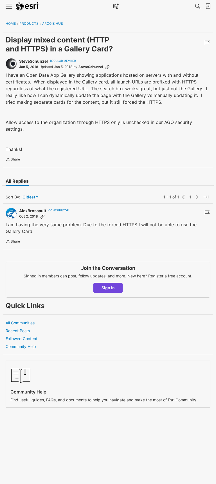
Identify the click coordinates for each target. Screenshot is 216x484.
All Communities (20, 322)
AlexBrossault (32, 210)
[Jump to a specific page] (205, 197)
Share (13, 160)
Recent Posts (18, 330)
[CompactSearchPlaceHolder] (198, 6)
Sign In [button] (108, 287)
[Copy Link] (107, 66)
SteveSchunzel (33, 61)
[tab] (17, 181)
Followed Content (21, 338)
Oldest (29, 197)
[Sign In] (208, 6)
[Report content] (207, 42)
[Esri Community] (27, 6)
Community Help (21, 346)
